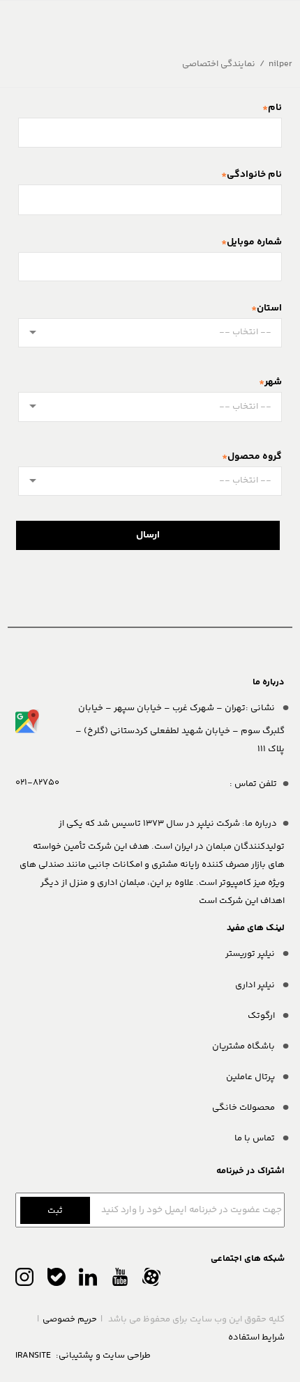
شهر (273, 382)
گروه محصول (254, 456)
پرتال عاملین (251, 1077)
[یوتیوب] (120, 1280)
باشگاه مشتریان (244, 1046)
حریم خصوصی (70, 1319)
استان (269, 308)
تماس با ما (255, 1138)
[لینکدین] (88, 1280)
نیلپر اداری (256, 985)
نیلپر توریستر (251, 954)
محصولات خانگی (244, 1108)
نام (275, 108)
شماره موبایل (254, 242)
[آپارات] (151, 1280)
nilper (280, 64)
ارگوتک (262, 1016)
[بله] (56, 1280)
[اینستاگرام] (24, 1280)
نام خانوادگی (254, 174)
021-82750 (37, 783)
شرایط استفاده (256, 1337)
